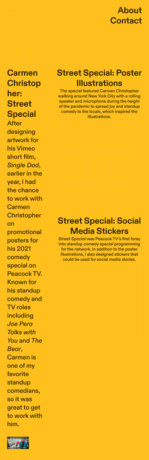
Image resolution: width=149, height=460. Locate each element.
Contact (126, 20)
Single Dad (23, 165)
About (130, 10)
